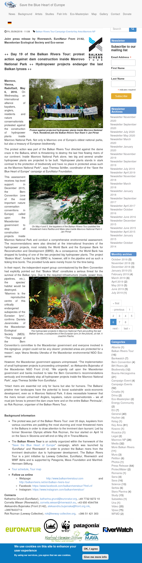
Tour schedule (20, 469)
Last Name (117, 78)
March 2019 (118, 278)
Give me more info (95, 556)
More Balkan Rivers (122, 447)
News (12, 14)
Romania (116, 473)
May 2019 (117, 285)
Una (113, 502)
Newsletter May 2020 (122, 135)
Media (115, 443)
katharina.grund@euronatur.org (58, 498)
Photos (115, 462)
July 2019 (117, 292)
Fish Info (62, 14)
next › (116, 328)
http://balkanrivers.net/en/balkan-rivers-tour (44, 482)
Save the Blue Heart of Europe (42, 4)
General (116, 414)
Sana (114, 476)
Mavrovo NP (89, 31)
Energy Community (122, 402)
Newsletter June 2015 (123, 228)
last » (127, 328)
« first (116, 303)
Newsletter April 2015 (122, 231)
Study (114, 495)
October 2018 (119, 259)
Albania (115, 347)
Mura (114, 454)
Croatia (115, 391)
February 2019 (120, 274)
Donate (127, 14)
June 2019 (117, 289)
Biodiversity (118, 369)
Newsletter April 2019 (122, 172)
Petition (115, 458)
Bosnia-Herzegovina (123, 373)
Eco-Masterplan (79, 14)
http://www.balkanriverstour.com (64, 478)
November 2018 (120, 263)
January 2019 (119, 270)
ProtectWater (119, 469)
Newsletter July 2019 (122, 169)
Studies (49, 14)
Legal (114, 436)
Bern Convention (121, 362)
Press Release (120, 465)
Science (116, 484)
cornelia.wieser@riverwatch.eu (58, 502)
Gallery (104, 14)
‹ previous (118, 309)
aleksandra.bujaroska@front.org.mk (69, 506)
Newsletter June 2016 (123, 217)
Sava (114, 480)
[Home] (12, 4)
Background (25, 14)
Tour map (35, 469)
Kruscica (116, 432)
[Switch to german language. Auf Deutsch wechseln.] (9, 22)
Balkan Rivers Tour (45, 31)
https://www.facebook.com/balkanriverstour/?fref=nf (62, 486)
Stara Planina (119, 491)
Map (94, 14)
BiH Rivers (117, 366)
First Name (118, 68)
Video (114, 506)
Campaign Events (64, 31)
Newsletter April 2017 (122, 206)
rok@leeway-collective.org (60, 513)
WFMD (115, 513)
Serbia (115, 488)
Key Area (78, 31)
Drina (114, 395)
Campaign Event (121, 380)
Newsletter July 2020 (122, 132)
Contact (115, 14)
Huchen (116, 417)
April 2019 (117, 281)
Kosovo (115, 428)
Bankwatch (117, 358)
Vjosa (114, 510)
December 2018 (120, 267)
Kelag (114, 421)
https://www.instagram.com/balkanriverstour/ (58, 489)
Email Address (121, 57)
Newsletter (116, 198)
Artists (38, 14)
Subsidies (117, 499)
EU (113, 410)
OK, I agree (91, 548)
